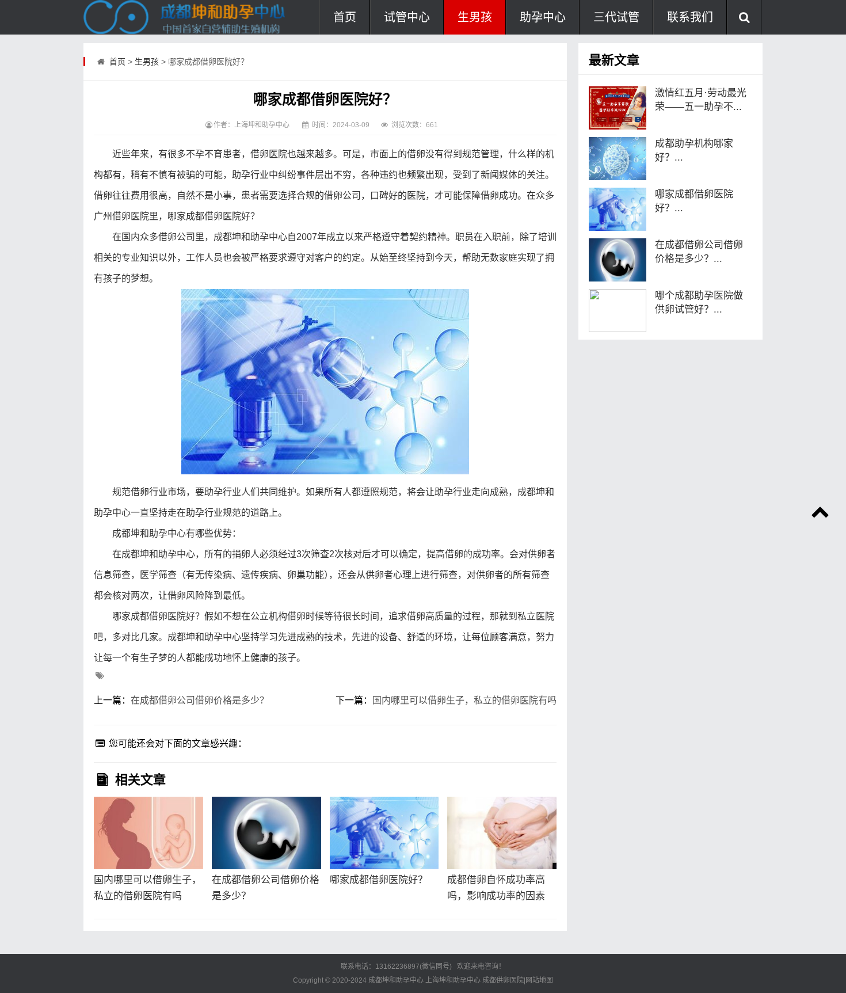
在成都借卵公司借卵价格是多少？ (200, 700)
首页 (344, 17)
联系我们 (690, 17)
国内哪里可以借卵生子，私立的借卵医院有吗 (464, 700)
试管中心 (407, 17)
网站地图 (539, 980)
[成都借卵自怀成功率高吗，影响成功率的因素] (502, 833)
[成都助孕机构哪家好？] (617, 158)
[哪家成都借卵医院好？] (384, 833)
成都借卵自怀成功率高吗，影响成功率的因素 (496, 887)
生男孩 (475, 17)
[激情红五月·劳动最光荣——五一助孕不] (617, 108)
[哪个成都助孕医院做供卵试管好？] (617, 310)
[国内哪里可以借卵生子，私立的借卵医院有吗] (148, 833)
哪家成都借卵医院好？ (379, 879)
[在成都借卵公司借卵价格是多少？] (266, 833)
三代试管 (616, 17)
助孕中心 (543, 17)
